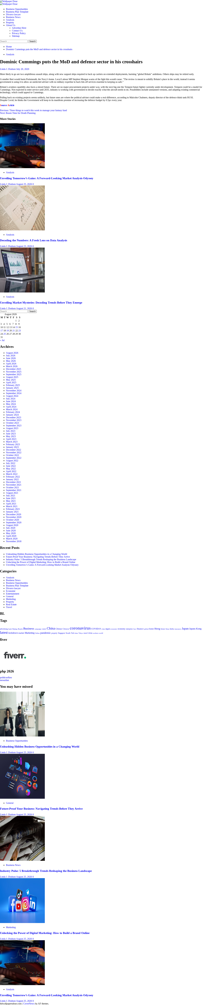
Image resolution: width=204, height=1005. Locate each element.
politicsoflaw (6, 677)
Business (28, 628)
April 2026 (11, 363)
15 (16, 327)
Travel (9, 607)
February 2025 (13, 385)
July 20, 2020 (22, 69)
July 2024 (10, 398)
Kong (198, 628)
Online (37, 633)
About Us (10, 25)
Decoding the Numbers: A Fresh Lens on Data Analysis (33, 240)
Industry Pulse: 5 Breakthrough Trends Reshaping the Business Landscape (41, 559)
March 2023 (11, 441)
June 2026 (11, 358)
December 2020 (13, 514)
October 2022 (12, 455)
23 (19, 330)
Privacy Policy (19, 33)
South (68, 633)
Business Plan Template (17, 11)
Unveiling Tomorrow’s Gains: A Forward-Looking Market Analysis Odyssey (46, 178)
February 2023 (13, 444)
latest (4, 632)
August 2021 (12, 493)
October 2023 (12, 423)
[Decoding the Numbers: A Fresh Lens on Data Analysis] (22, 229)
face (134, 629)
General (9, 596)
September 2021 (13, 490)
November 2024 (13, 390)
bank (10, 629)
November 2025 (13, 371)
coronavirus (80, 628)
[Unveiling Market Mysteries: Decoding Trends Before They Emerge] (22, 291)
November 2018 (13, 541)
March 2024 (11, 409)
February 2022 (13, 476)
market (21, 633)
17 (1, 330)
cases (44, 629)
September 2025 (13, 374)
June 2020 (11, 530)
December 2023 (13, 417)
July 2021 (10, 495)
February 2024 (13, 412)
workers (95, 633)
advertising (4, 629)
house (163, 629)
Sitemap (16, 36)
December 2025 (13, 369)
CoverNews (28, 1003)
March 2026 (11, 366)
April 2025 (11, 382)
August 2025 (12, 377)
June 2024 (11, 401)
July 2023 (10, 431)
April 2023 (11, 439)
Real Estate (11, 604)
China (51, 628)
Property (10, 22)
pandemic (45, 632)
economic (113, 629)
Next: (18, 113)
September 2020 (13, 522)
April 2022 (11, 471)
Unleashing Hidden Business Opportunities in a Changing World (36, 554)
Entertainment (12, 593)
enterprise (129, 629)
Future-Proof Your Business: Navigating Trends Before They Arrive (38, 556)
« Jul (2, 340)
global (146, 629)
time (76, 633)
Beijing (14, 629)
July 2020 (10, 528)
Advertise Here (19, 28)
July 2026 (10, 355)
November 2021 (13, 485)
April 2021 (11, 503)
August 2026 (12, 353)
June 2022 (11, 466)
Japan (185, 628)
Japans (192, 628)
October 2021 (12, 487)
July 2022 (10, 463)
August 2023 (12, 428)
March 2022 (11, 474)
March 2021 (11, 506)
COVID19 (96, 629)
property (54, 633)
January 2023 (12, 447)
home (151, 629)
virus (90, 633)
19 (7, 330)
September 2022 (13, 458)
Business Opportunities (17, 9)
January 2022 (12, 479)
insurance (178, 629)
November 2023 (13, 420)
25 (4, 334)
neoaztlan (4, 680)
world (101, 633)
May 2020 (11, 533)
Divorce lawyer (13, 14)
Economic (11, 591)
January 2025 (12, 388)
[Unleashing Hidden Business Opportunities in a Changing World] (22, 735)
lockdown (13, 633)
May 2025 (11, 379)
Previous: (33, 110)
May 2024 (11, 404)
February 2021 (13, 509)
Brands (20, 629)
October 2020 (12, 520)
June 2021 (11, 498)
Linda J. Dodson (8, 69)
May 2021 (11, 501)
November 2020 (13, 517)
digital (107, 629)
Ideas (167, 629)
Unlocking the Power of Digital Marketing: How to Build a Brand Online (40, 562)
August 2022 (12, 460)
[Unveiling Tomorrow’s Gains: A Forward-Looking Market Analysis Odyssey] (22, 167)
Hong (157, 628)
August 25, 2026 (24, 184)
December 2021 (13, 482)
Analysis (10, 20)
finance (140, 628)
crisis (103, 629)
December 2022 (13, 449)
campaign (38, 629)
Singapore (61, 633)
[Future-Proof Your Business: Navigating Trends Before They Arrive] (22, 798)
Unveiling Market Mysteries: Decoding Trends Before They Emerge (41, 302)
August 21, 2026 (24, 308)
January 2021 (12, 511)
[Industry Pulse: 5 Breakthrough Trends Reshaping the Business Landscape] (22, 860)
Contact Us (17, 30)
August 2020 (12, 525)
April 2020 (11, 536)
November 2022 (13, 452)
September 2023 (13, 425)
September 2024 (13, 393)
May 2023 (11, 436)
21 (13, 330)
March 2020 (11, 538)
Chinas (59, 629)
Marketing (11, 599)
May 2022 (11, 468)
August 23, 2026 (24, 246)
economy (121, 629)
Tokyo (81, 633)
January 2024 (12, 414)
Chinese (66, 629)
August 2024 (12, 396)
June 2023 (11, 433)
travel (86, 633)
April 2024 (11, 406)
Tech (72, 633)
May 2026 (11, 361)
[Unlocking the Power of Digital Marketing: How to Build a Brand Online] (22, 922)
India (172, 629)
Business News (13, 17)
